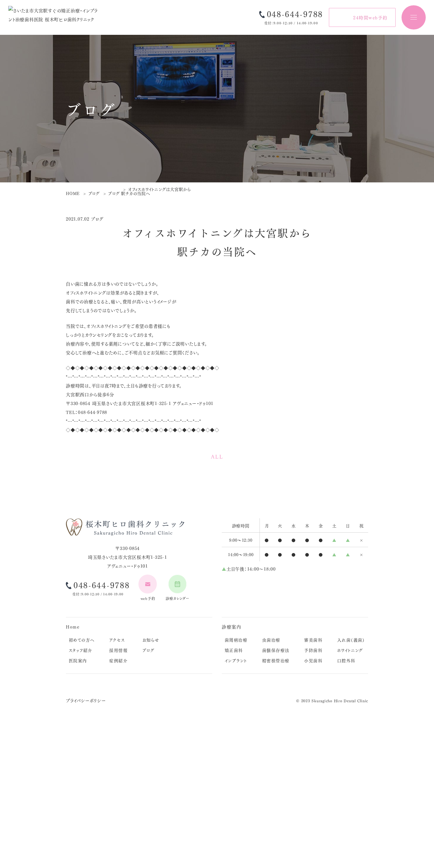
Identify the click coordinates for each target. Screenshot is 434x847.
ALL (217, 456)
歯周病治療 (236, 639)
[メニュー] (414, 17)
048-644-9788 (295, 14)
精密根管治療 (275, 660)
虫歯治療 (271, 639)
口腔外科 (346, 660)
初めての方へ (81, 639)
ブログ (148, 650)
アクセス (117, 639)
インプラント (236, 660)
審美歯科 (313, 639)
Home (72, 626)
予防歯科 (313, 650)
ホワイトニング (350, 650)
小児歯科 (313, 660)
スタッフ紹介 (80, 650)
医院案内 (78, 660)
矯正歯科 (234, 650)
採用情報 (118, 650)
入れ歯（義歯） (351, 639)
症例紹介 (118, 660)
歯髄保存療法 (275, 650)
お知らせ (150, 639)
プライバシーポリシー (86, 700)
